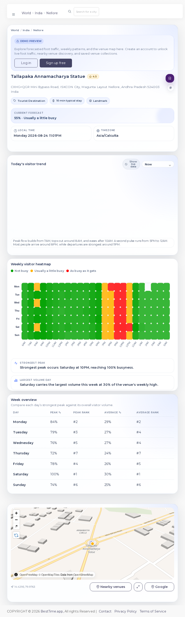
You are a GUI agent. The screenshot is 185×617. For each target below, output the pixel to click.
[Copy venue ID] (170, 87)
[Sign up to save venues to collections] (170, 78)
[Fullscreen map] (138, 586)
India (39, 13)
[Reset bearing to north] (16, 526)
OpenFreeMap (29, 574)
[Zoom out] (16, 519)
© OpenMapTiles (49, 574)
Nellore (52, 13)
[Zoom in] (16, 513)
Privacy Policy (125, 611)
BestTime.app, (52, 611)
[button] (29, 100)
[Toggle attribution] (16, 574)
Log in (26, 63)
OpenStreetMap (83, 574)
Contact (105, 611)
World (26, 13)
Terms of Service (153, 611)
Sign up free (56, 63)
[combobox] (86, 11)
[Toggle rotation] (16, 535)
